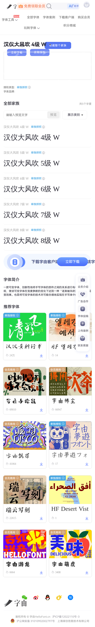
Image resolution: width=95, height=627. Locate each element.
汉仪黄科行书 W (24, 347)
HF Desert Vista (70, 509)
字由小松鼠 (21, 401)
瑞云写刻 (18, 509)
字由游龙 (18, 564)
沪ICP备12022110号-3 (66, 616)
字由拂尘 (63, 401)
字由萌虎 (63, 563)
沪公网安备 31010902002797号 (35, 621)
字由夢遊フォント (69, 456)
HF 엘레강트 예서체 (68, 347)
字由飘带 (18, 455)
